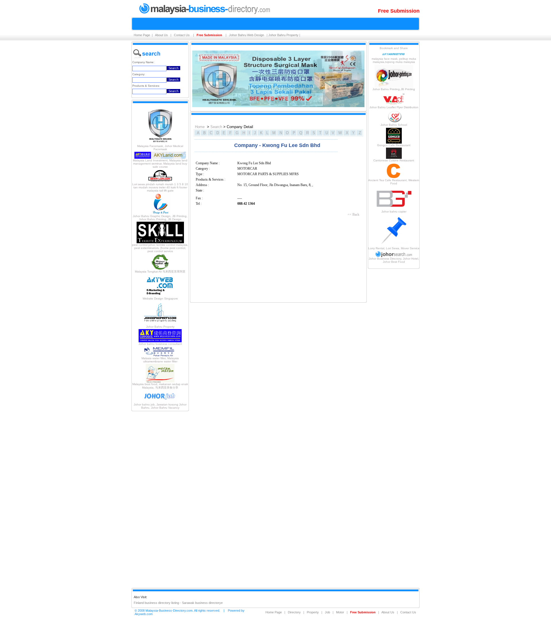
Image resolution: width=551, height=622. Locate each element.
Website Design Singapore (160, 298)
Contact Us (182, 35)
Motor (340, 612)
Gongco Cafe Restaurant (393, 145)
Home (200, 127)
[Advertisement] (160, 499)
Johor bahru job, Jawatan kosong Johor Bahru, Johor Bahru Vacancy (160, 406)
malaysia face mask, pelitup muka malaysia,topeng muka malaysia (394, 60)
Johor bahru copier (393, 211)
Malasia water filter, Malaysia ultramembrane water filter (160, 360)
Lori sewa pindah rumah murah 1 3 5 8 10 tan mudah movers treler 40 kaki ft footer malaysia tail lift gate (160, 187)
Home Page (142, 35)
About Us (162, 35)
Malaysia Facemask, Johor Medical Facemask (160, 147)
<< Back (353, 215)
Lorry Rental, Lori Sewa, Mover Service (394, 248)
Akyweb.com (144, 614)
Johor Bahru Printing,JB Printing (393, 89)
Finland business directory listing (156, 602)
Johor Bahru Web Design (247, 35)
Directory (294, 612)
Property (313, 612)
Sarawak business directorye (202, 602)
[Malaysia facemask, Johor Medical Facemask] (160, 143)
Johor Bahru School (394, 124)
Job (327, 612)
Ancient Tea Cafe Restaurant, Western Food (393, 182)
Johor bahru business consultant (160, 343)
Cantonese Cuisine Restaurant (393, 160)
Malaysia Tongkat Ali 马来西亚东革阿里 (160, 271)
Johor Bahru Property (283, 35)
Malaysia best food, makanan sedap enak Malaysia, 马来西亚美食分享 (160, 386)
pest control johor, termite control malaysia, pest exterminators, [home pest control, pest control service (160, 248)
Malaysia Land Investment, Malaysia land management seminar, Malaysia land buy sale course (160, 163)
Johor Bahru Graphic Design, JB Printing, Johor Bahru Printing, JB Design (160, 218)
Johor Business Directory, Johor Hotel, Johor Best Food (394, 260)
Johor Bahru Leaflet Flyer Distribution (393, 107)
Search (216, 127)
